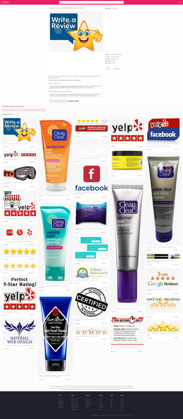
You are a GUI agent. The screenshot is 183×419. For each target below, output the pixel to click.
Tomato (60, 405)
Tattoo (122, 409)
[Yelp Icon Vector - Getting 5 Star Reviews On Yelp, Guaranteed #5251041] (19, 232)
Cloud (111, 398)
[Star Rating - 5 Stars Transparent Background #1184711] (19, 266)
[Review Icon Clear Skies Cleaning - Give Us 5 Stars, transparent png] (76, 31)
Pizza (60, 398)
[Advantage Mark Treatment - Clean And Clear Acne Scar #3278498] (127, 243)
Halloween (88, 401)
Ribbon (122, 407)
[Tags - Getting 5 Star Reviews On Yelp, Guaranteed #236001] (163, 131)
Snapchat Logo (74, 407)
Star (111, 405)
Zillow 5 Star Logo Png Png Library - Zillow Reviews (87, 280)
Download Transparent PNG (57, 101)
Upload (180, 2)
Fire (111, 401)
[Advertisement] (74, 63)
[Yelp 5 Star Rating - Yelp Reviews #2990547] (19, 294)
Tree (111, 407)
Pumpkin (61, 407)
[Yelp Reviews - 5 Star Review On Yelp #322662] (91, 124)
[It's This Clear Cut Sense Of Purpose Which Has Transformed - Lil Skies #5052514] (127, 330)
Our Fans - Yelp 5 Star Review (10, 159)
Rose (122, 403)
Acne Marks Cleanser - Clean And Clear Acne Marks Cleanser (161, 247)
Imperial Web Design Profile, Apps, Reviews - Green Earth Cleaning (19, 345)
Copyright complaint (73, 101)
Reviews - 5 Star (150, 314)
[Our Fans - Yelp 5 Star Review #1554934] (19, 154)
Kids (100, 409)
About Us (113, 415)
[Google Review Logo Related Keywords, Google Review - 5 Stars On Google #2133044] (163, 278)
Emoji (122, 398)
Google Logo (74, 409)
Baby (100, 403)
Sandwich (61, 401)
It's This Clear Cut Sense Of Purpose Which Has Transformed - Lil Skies (126, 347)
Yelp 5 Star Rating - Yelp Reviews (11, 312)
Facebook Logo (74, 405)
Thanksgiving (89, 403)
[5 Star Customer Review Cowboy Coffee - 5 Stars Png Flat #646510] (19, 251)
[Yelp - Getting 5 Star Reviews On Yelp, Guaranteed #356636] (91, 148)
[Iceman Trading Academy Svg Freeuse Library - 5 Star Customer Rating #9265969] (163, 326)
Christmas (88, 398)
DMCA (124, 415)
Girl (100, 401)
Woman (101, 405)
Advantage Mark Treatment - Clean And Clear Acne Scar (124, 308)
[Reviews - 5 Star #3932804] (163, 305)
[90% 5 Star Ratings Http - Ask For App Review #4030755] (91, 247)
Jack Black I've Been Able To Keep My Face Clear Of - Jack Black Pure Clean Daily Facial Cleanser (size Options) (54, 376)
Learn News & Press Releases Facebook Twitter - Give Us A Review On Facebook (89, 193)
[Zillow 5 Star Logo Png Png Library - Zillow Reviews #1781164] (91, 273)
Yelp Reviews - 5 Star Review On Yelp (84, 133)
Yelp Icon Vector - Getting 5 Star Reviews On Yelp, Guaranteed (18, 241)
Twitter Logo (74, 401)
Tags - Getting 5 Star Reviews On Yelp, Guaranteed (159, 146)
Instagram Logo (75, 398)
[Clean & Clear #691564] (127, 161)
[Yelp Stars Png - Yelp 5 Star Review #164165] (127, 129)
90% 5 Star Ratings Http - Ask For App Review (86, 260)
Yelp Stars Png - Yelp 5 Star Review (119, 143)
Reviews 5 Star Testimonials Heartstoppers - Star (87, 336)
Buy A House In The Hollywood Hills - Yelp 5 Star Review (16, 218)
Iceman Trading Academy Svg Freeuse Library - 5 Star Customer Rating (162, 334)
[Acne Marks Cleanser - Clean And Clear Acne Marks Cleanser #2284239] (163, 199)
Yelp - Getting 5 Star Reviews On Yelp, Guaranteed (87, 158)
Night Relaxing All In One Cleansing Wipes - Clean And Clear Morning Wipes (89, 229)
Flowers (122, 401)
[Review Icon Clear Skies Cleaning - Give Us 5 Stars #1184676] (19, 129)
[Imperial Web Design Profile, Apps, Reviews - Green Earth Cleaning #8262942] (19, 331)
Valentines (88, 405)
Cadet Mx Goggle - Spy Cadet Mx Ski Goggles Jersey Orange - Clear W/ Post (18, 183)
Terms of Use (130, 415)
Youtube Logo (74, 403)
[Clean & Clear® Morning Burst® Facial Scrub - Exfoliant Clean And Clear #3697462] (55, 155)
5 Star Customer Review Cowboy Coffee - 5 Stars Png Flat (17, 256)
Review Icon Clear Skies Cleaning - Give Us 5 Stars (15, 143)
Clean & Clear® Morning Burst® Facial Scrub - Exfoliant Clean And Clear (54, 196)
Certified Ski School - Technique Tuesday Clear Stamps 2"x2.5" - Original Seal (90, 319)
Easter (87, 407)
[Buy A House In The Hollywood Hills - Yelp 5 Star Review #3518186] (19, 203)
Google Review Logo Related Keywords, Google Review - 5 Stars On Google (162, 290)
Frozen (100, 398)
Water (122, 405)
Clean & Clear (114, 172)
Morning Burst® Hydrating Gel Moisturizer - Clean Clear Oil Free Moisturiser (54, 287)
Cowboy (101, 407)
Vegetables (61, 403)
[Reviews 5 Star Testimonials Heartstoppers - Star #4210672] (91, 331)
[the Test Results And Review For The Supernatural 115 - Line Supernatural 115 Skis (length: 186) (161, 261)
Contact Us (119, 415)
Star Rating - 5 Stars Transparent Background (14, 270)
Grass (111, 403)
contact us (88, 76)
